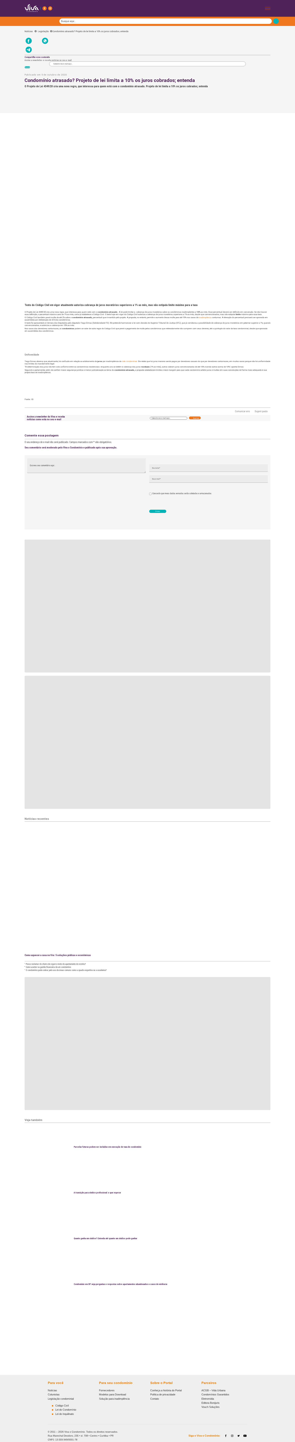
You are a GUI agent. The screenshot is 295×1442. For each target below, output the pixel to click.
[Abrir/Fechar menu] (267, 8)
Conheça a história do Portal (166, 1390)
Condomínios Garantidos (215, 1394)
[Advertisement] (127, 1332)
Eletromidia (207, 1398)
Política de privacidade (162, 1394)
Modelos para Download (112, 1394)
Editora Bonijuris (210, 1402)
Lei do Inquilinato (64, 1413)
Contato (154, 1398)
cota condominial (129, 361)
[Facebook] (45, 8)
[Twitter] (238, 1436)
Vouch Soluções (210, 1406)
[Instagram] (50, 8)
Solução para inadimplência (114, 1398)
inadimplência (205, 317)
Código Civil (62, 1405)
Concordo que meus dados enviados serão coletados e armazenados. (182, 493)
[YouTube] (245, 1436)
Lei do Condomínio (65, 1409)
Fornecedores (107, 1390)
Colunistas (54, 1394)
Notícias (29, 31)
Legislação (43, 31)
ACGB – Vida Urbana (213, 1390)
